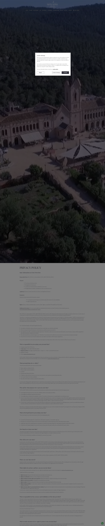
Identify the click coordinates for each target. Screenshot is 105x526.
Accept (65, 72)
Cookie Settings (56, 72)
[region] (53, 64)
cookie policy (55, 69)
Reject (40, 72)
